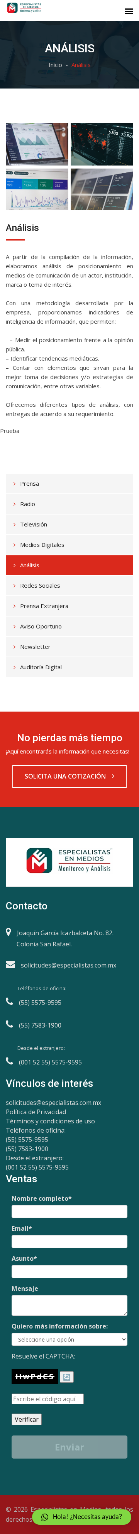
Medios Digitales (42, 544)
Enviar (69, 1446)
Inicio (55, 65)
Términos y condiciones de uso (50, 1121)
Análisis (29, 565)
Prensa (29, 483)
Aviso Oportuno (41, 626)
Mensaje (25, 1288)
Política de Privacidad (36, 1112)
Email (22, 1228)
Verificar (27, 1419)
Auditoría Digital (41, 667)
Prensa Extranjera (44, 606)
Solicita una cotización (66, 776)
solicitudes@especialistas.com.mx (53, 1102)
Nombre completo (42, 1198)
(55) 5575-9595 (27, 1139)
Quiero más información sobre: (60, 1326)
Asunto (24, 1258)
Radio (27, 504)
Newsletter (35, 646)
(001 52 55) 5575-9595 (37, 1167)
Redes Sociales (40, 585)
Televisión (33, 524)
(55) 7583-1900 (27, 1149)
